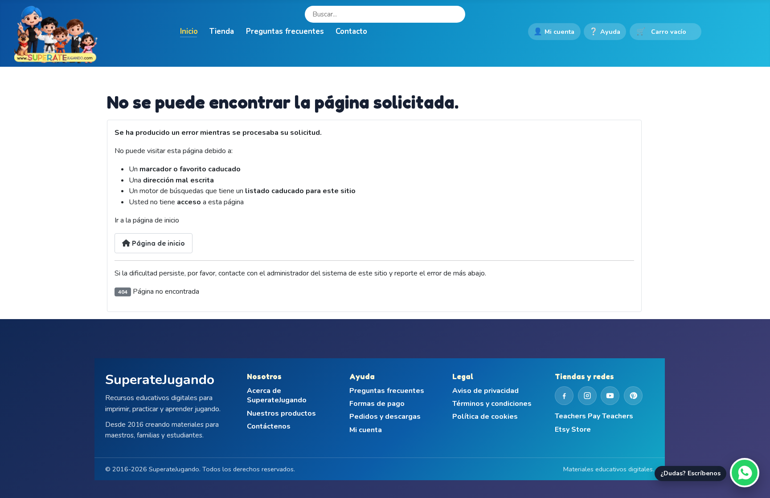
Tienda (221, 31)
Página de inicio (157, 243)
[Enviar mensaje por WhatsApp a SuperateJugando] (744, 472)
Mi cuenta (553, 31)
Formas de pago (377, 404)
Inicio (189, 31)
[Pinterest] (633, 395)
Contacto (351, 31)
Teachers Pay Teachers (594, 416)
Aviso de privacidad (485, 391)
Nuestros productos (281, 413)
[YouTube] (610, 395)
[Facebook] (564, 395)
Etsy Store (573, 429)
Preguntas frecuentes (285, 31)
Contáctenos (269, 426)
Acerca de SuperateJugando (277, 395)
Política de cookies (485, 416)
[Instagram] (587, 395)
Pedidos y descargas (385, 416)
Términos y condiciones (492, 404)
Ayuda (604, 31)
